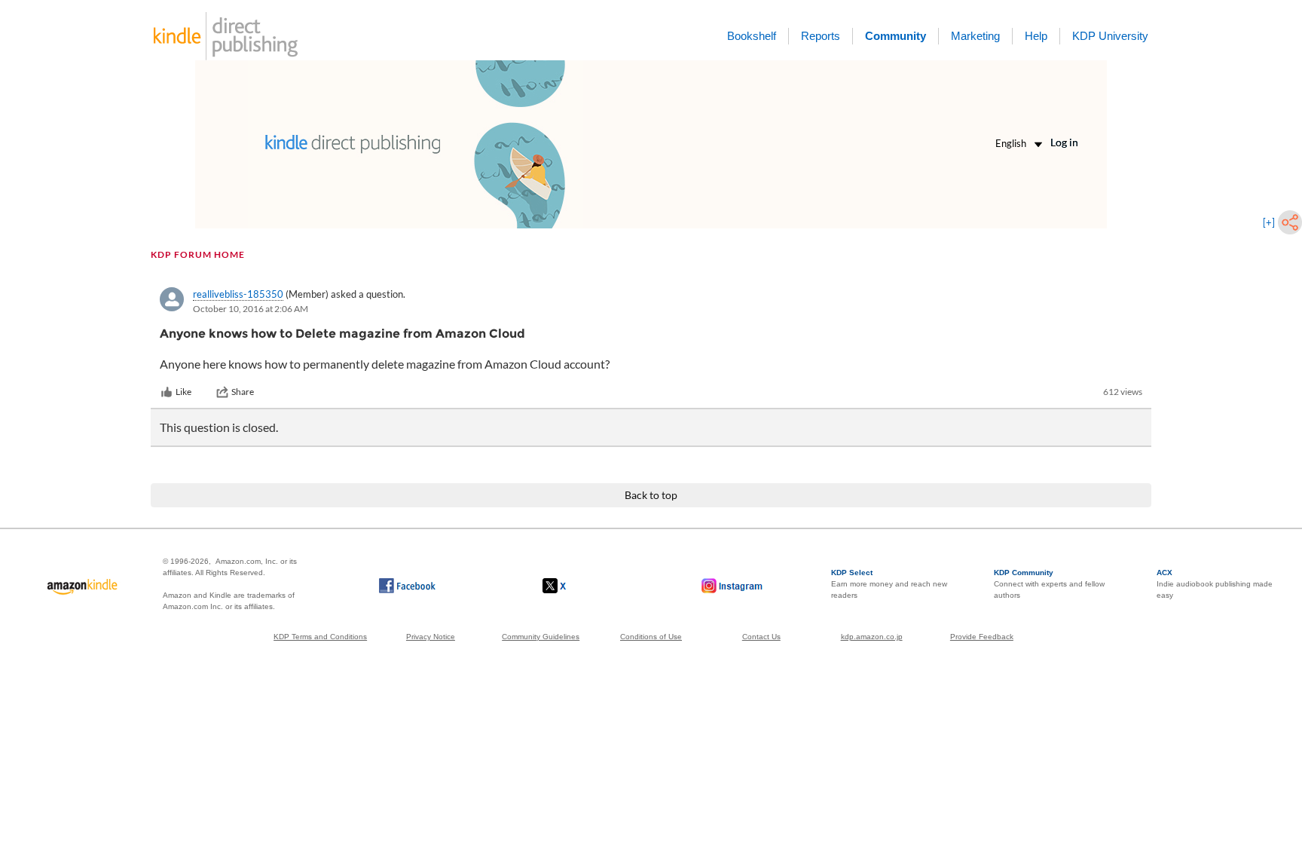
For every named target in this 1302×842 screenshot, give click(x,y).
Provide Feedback (981, 636)
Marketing (975, 35)
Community (895, 35)
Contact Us (761, 636)
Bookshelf (751, 35)
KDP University (1110, 35)
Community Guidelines (540, 636)
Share (242, 391)
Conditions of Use (651, 636)
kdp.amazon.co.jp (872, 636)
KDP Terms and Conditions (320, 636)
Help (1036, 35)
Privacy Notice (430, 636)
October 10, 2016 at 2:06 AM (250, 308)
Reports (820, 35)
